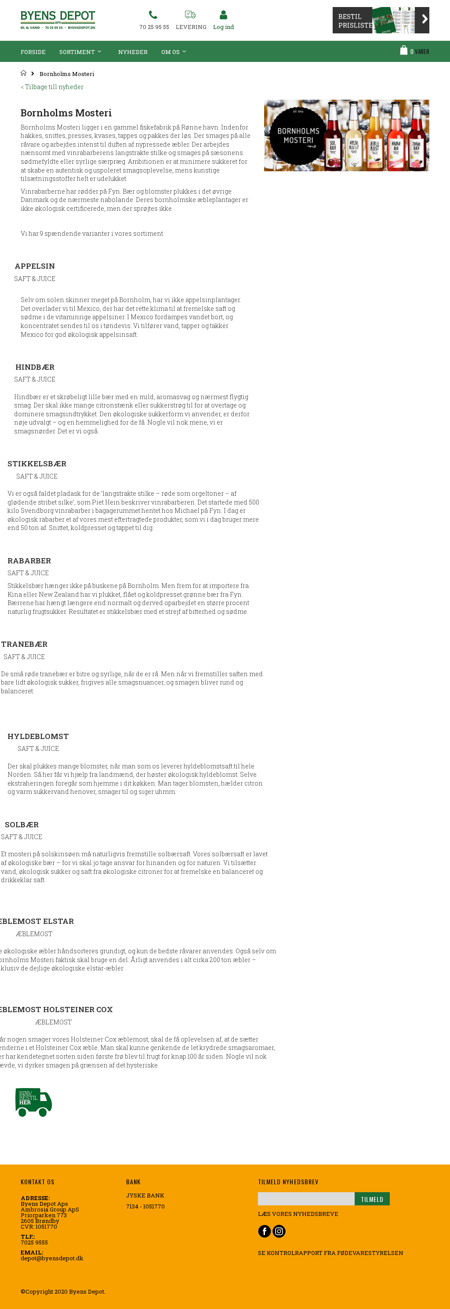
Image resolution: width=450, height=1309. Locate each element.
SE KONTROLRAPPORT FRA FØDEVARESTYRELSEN (330, 1253)
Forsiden (24, 72)
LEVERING (191, 27)
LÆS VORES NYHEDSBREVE (298, 1214)
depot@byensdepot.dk (52, 1258)
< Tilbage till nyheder (52, 87)
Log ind (223, 27)
